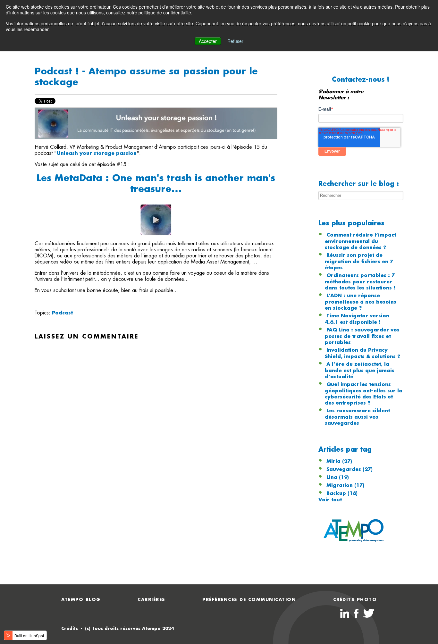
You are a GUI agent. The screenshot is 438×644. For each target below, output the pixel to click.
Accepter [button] (208, 41)
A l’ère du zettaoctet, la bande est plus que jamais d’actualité (359, 370)
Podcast (62, 312)
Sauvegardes (349, 469)
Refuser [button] (235, 41)
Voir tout (330, 499)
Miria (339, 461)
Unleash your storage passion (97, 153)
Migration (345, 485)
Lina (337, 477)
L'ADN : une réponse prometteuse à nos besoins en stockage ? (360, 302)
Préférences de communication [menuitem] (249, 600)
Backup (342, 493)
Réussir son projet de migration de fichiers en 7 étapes (359, 261)
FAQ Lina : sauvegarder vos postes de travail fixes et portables (362, 336)
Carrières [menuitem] (151, 600)
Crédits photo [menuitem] (355, 600)
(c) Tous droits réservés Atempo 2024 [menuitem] (129, 628)
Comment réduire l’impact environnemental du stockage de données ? (360, 241)
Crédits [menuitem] (69, 628)
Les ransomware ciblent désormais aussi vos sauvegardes (357, 417)
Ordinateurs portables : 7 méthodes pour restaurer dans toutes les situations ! (360, 281)
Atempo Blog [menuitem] (81, 600)
